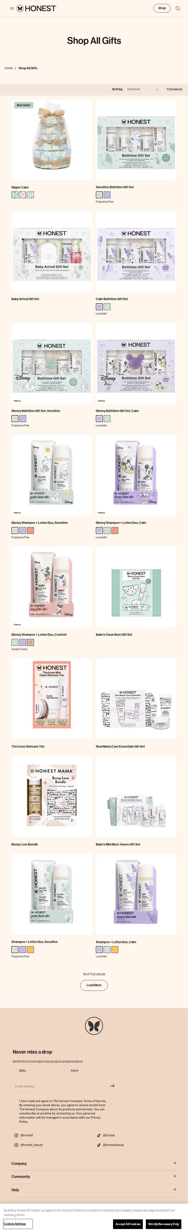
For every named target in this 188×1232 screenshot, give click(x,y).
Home (9, 68)
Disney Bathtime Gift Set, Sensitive (35, 411)
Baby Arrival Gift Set (25, 299)
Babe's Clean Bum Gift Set (114, 635)
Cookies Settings (15, 1224)
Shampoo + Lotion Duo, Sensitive (34, 942)
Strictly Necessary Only (163, 1224)
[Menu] (10, 8)
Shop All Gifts (28, 68)
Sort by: (117, 89)
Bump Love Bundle (24, 844)
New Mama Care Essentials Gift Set (120, 747)
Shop (162, 8)
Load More (94, 985)
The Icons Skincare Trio (27, 747)
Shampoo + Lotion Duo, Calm (116, 942)
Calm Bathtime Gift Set (112, 299)
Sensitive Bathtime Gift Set (115, 187)
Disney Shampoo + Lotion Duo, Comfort (39, 635)
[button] (176, 8)
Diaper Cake (20, 187)
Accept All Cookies (128, 1224)
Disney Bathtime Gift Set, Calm (117, 411)
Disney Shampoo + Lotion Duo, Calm (121, 523)
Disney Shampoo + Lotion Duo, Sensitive (39, 523)
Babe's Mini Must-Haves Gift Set (118, 844)
